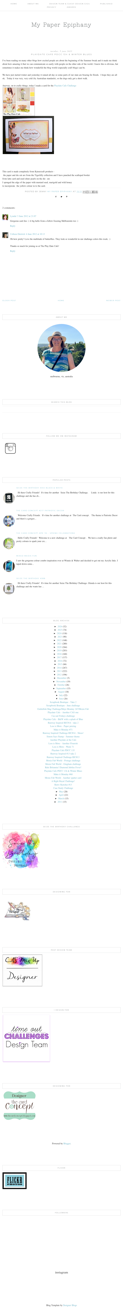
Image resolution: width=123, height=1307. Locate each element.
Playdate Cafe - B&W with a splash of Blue (63, 719)
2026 (60, 626)
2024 (59, 633)
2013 (59, 671)
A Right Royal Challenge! (63, 781)
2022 (59, 640)
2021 (59, 643)
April (61, 794)
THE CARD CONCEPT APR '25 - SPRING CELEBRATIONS (45, 533)
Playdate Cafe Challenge (65, 85)
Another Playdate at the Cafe (63, 739)
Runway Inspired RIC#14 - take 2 (63, 722)
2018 (59, 653)
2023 (60, 636)
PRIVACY (51, 7)
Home (14, 4)
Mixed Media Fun (26, 556)
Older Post (9, 300)
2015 (60, 664)
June (61, 698)
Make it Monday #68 (63, 774)
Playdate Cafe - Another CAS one (63, 712)
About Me (33, 4)
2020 (59, 647)
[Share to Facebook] (93, 192)
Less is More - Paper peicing (63, 726)
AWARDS (71, 7)
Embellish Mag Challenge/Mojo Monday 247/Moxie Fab (63, 708)
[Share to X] (90, 192)
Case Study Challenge (63, 787)
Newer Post (113, 300)
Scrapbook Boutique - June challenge (63, 705)
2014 (59, 667)
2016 (60, 660)
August (61, 691)
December (61, 677)
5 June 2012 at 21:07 (26, 216)
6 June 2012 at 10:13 (35, 233)
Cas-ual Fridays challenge (63, 715)
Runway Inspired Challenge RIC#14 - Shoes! (63, 732)
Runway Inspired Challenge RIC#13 (63, 757)
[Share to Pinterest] (96, 192)
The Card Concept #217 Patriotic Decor (40, 511)
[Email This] (84, 192)
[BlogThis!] (87, 192)
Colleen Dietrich (17, 233)
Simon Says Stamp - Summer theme (63, 736)
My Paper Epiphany (61, 24)
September (61, 688)
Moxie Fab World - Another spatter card (63, 777)
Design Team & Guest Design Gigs (69, 4)
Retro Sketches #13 (63, 784)
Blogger (66, 1143)
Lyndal (13, 216)
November (61, 681)
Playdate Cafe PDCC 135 (63, 750)
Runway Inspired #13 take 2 (63, 753)
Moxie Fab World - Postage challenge (63, 760)
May (61, 791)
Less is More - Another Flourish (63, 743)
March (61, 798)
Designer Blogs (70, 1305)
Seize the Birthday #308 (30, 578)
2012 (59, 674)
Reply (12, 225)
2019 (59, 650)
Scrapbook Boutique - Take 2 (63, 702)
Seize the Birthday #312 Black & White (39, 488)
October (61, 684)
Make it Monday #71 (63, 729)
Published (106, 4)
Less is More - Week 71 (63, 746)
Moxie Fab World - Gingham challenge (63, 763)
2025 (60, 629)
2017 (59, 657)
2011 (60, 801)
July (61, 695)
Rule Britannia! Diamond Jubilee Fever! (63, 767)
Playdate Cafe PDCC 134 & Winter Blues (63, 770)
